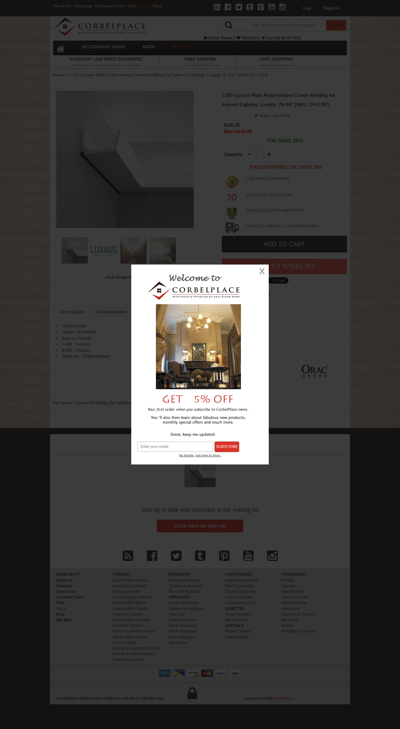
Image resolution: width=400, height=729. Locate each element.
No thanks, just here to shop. (200, 455)
